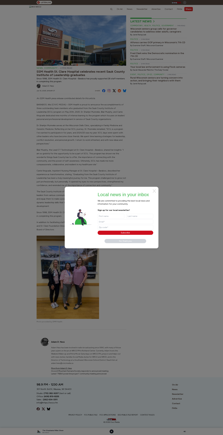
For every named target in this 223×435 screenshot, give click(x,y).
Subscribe (125, 232)
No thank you (125, 241)
